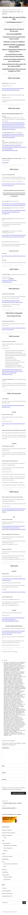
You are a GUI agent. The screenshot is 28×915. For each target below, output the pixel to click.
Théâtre (14, 730)
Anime (18, 669)
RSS (13, 726)
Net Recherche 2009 (19, 712)
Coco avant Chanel (13, 683)
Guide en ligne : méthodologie (10, 845)
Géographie (7, 700)
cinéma (9, 681)
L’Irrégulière (7, 708)
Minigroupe (19, 710)
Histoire (11, 701)
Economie (13, 692)
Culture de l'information (7, 835)
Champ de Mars (8, 677)
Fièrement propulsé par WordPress (9, 911)
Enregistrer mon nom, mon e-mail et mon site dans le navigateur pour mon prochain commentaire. (13, 788)
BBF (12, 674)
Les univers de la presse (7, 856)
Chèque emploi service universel (13, 680)
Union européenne (17, 732)
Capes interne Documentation (8, 832)
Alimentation (8, 668)
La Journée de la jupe (15, 705)
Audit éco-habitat (19, 671)
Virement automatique (10, 734)
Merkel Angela (20, 708)
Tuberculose (7, 732)
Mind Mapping (5, 859)
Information (7, 704)
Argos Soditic (16, 670)
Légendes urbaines (8, 877)
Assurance (7, 671)
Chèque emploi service (15, 679)
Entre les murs (15, 693)
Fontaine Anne (19, 695)
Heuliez (6, 701)
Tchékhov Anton (14, 729)
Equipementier (17, 694)
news (3, 861)
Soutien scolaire (9, 728)
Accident (6, 662)
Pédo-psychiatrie (16, 714)
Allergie (21, 668)
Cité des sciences (17, 681)
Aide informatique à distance (12, 667)
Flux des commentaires (7, 893)
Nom (3, 766)
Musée (11, 712)
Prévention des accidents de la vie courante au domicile (14, 721)
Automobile (7, 673)
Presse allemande (9, 719)
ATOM (11, 671)
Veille (5, 660)
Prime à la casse (14, 722)
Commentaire (6, 747)
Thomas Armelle (13, 731)
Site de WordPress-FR (7, 896)
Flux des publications (6, 890)
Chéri (5, 681)
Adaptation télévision (10, 664)
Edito (3, 840)
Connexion (4, 888)
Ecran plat (20, 692)
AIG (22, 667)
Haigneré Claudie (16, 700)
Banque (8, 674)
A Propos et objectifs (6, 830)
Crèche (9, 686)
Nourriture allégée (9, 713)
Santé (16, 726)
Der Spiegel (17, 689)
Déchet (6, 688)
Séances (5, 850)
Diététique (18, 691)
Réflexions (4, 869)
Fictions (3, 853)
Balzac (13, 673)
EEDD (5, 693)
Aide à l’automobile (19, 665)
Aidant (11, 665)
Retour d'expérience (8, 848)
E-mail (4, 772)
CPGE (5, 686)
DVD (9, 692)
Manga (14, 708)
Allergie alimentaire (10, 669)
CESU (24, 676)
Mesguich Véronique (9, 710)
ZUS (10, 735)
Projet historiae (7, 879)
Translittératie (5, 872)
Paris (17, 713)
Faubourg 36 (10, 695)
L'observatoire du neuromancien (11, 863)
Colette (22, 683)
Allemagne (15, 668)
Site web (4, 779)
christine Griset (16, 9)
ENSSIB (9, 693)
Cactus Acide (8, 2)
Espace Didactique (6, 843)
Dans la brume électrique (18, 687)
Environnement (8, 694)
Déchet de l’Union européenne (17, 688)
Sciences (21, 726)
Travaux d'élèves (5, 874)
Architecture (8, 670)
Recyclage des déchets (10, 725)
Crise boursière (16, 686)
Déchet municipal (9, 689)
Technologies (8, 730)
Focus (5, 837)
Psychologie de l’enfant (19, 724)
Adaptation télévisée (17, 663)
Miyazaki (6, 712)
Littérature (14, 707)
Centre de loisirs (17, 676)
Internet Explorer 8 (17, 704)
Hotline (16, 701)
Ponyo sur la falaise (17, 718)
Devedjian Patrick (9, 691)
